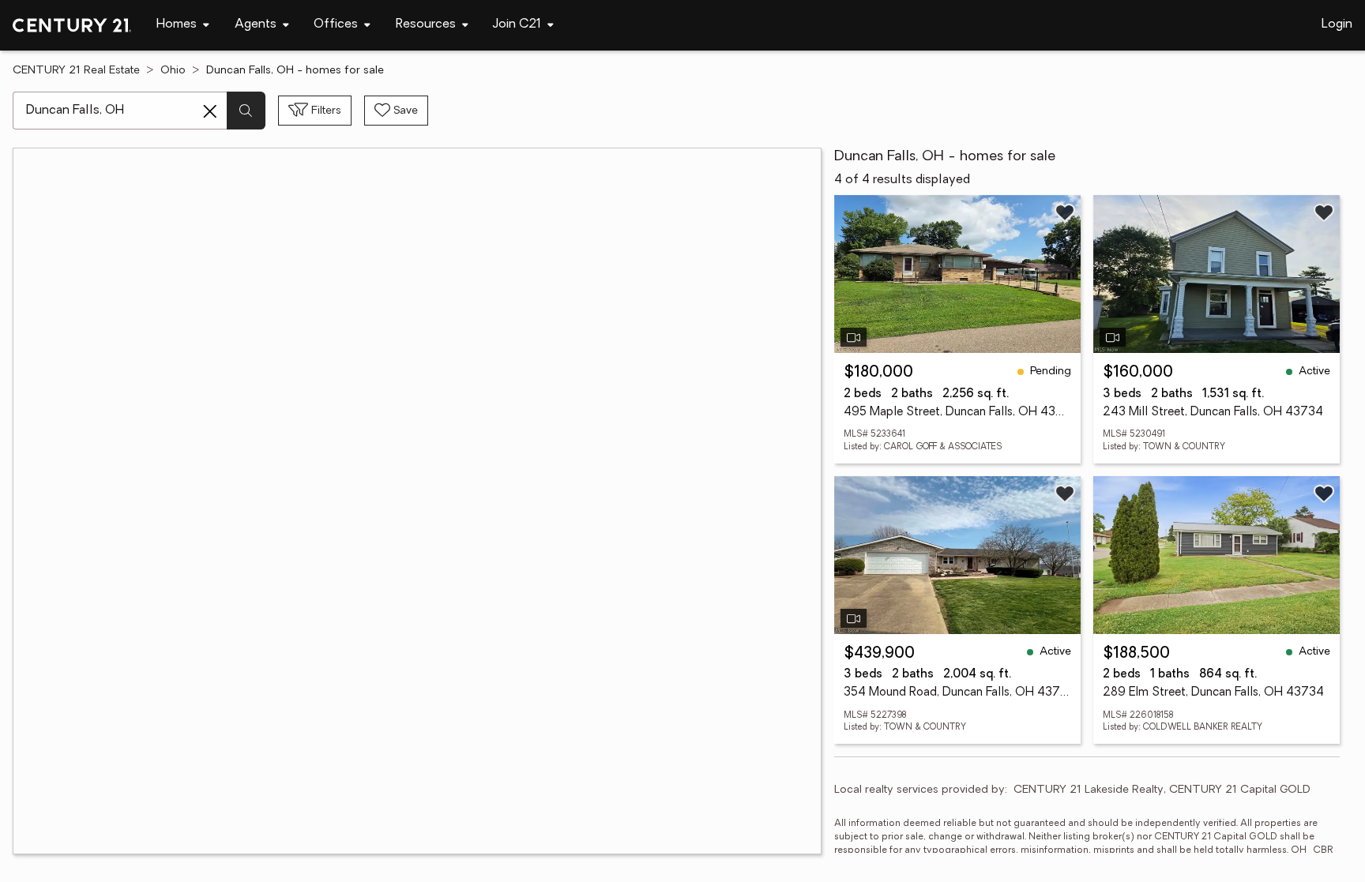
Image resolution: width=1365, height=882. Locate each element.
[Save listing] (1064, 212)
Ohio (173, 71)
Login (1337, 24)
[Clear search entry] (210, 111)
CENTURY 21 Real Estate (76, 71)
